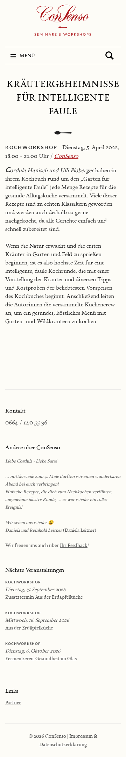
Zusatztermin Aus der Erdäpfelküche (44, 597)
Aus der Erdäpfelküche (29, 627)
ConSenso (66, 156)
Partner (13, 702)
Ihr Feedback (74, 545)
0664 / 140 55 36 (26, 422)
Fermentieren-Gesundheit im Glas (41, 658)
